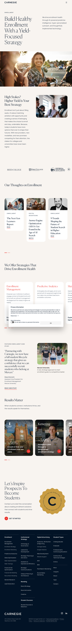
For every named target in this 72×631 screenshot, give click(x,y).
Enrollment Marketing (11, 549)
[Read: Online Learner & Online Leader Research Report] (14, 217)
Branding (24, 582)
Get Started (15, 518)
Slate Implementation (10, 561)
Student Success (27, 600)
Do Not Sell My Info (51, 621)
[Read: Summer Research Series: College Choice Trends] (57, 216)
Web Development (42, 553)
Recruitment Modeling (11, 575)
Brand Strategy (25, 586)
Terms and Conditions (52, 619)
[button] (5, 253)
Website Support (42, 556)
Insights (56, 572)
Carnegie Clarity (41, 546)
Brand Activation (26, 590)
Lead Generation (10, 584)
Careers (55, 584)
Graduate (56, 546)
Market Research (10, 580)
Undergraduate (58, 542)
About (55, 576)
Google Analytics (42, 549)
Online (55, 562)
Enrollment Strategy (10, 546)
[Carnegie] (11, 2)
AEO (38, 561)
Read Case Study (11, 388)
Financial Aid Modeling (11, 573)
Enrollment (11, 213)
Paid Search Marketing (44, 569)
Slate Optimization (10, 558)
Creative (23, 594)
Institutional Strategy (25, 538)
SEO (38, 565)
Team (55, 580)
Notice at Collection (39, 621)
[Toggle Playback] (69, 169)
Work (55, 567)
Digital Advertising (43, 537)
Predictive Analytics (11, 553)
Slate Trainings (9, 564)
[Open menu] (66, 2)
